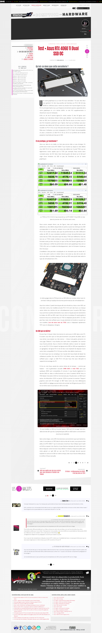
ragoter (49, 489)
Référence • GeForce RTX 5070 (19, 79)
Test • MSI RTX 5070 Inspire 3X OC (61, 614)
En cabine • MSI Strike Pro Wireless (61, 603)
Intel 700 (76, 368)
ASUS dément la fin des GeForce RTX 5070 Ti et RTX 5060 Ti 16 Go (23, 71)
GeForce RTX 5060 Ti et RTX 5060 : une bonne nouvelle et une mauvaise (22, 83)
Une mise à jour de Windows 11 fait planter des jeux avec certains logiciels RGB (31, 619)
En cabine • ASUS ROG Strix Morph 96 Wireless (64, 600)
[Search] (78, 8)
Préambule (30, 48)
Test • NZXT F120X (58, 606)
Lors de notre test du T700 (57, 322)
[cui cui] (25, 628)
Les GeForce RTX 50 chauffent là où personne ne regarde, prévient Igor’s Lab (22, 88)
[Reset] (88, 8)
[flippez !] (29, 628)
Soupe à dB (30, 57)
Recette (31, 54)
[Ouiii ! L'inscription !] (85, 23)
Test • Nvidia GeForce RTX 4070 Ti (20, 74)
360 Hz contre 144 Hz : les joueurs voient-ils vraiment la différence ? (29, 606)
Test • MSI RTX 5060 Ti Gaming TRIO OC (63, 611)
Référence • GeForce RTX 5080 (19, 81)
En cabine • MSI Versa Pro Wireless (61, 608)
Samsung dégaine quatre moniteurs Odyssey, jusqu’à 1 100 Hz (27, 602)
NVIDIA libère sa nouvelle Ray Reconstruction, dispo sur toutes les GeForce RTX (31, 608)
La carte (31, 50)
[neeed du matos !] (38, 628)
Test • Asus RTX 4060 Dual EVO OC (20, 73)
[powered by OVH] (16, 628)
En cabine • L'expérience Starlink (61, 609)
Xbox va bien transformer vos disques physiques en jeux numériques (29, 605)
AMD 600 (67, 368)
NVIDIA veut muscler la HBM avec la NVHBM (23, 603)
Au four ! (30, 55)
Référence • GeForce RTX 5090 (19, 77)
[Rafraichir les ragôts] (47, 495)
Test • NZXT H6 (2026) (59, 597)
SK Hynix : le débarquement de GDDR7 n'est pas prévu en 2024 (75, 472)
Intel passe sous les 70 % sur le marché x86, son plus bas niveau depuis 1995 (31, 613)
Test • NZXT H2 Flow (58, 599)
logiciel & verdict (28, 59)
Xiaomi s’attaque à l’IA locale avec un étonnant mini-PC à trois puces (29, 617)
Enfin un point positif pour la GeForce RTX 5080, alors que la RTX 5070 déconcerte (23, 91)
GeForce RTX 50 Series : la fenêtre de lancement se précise (23, 94)
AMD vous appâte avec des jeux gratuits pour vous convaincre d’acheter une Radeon (50, 472)
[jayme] (20, 628)
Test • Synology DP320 (59, 613)
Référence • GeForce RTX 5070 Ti (20, 76)
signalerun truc (75, 488)
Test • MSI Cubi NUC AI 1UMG (60, 605)
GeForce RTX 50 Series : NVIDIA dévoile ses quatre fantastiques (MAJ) (22, 86)
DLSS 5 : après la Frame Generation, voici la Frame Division (27, 600)
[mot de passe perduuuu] (85, 34)
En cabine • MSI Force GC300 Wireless (62, 602)
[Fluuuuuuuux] (34, 628)
